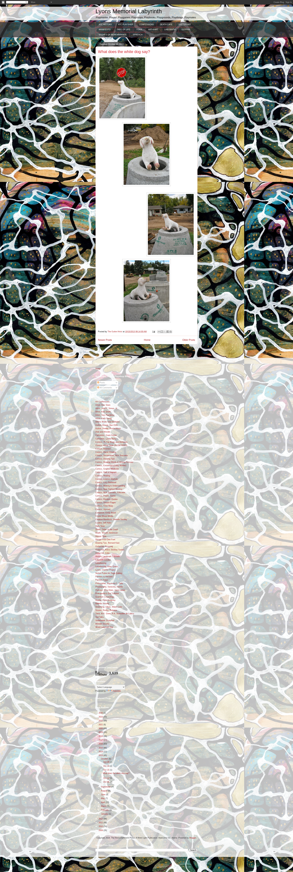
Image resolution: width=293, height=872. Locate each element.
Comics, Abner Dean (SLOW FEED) (111, 445)
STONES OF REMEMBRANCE (113, 35)
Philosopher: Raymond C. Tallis (109, 583)
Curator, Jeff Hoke (103, 523)
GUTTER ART (185, 24)
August (104, 791)
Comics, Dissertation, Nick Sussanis (111, 455)
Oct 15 (106, 770)
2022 (101, 721)
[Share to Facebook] (167, 331)
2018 (101, 736)
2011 (101, 822)
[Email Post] (153, 331)
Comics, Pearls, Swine (105, 496)
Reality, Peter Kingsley (105, 600)
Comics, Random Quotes (106, 499)
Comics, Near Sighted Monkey (108, 489)
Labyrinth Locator (103, 560)
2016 (101, 744)
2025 (101, 713)
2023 (101, 717)
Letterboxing (100, 563)
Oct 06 (106, 782)
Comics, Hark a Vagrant (105, 472)
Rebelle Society (102, 603)
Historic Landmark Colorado (107, 556)
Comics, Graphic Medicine (107, 469)
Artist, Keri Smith (103, 412)
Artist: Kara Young (103, 418)
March (104, 806)
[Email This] (159, 331)
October (105, 759)
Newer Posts (105, 340)
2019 (101, 732)
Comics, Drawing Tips (105, 459)
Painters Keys (101, 580)
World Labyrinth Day (104, 627)
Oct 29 (106, 762)
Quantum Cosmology (104, 597)
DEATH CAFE (166, 24)
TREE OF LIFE (123, 29)
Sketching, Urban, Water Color (108, 607)
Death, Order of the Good (106, 529)
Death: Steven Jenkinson (106, 533)
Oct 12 (106, 778)
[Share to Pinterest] (170, 331)
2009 (101, 830)
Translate (116, 691)
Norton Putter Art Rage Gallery (108, 573)
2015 (101, 748)
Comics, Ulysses (102, 509)
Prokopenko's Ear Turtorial (107, 593)
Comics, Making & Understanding (110, 486)
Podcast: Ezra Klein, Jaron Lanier (110, 590)
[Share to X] (164, 331)
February (105, 810)
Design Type (100, 536)
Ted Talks (99, 617)
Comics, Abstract (103, 449)
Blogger (192, 838)
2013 (101, 755)
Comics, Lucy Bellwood (105, 482)
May (103, 798)
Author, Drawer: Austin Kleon (108, 428)
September (106, 787)
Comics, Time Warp (104, 506)
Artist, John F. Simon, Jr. (106, 408)
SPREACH (137, 35)
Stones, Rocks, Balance (106, 610)
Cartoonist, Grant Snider (106, 435)
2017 (101, 740)
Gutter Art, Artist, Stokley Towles (109, 550)
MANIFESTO (104, 29)
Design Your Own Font (105, 539)
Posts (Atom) (153, 350)
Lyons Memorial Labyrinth (129, 11)
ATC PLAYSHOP (125, 24)
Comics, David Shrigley (105, 452)
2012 (101, 819)
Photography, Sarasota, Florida (109, 587)
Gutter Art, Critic (102, 553)
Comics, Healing (102, 476)
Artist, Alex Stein (102, 405)
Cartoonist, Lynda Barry (105, 439)
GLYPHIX (186, 29)
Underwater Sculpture (104, 620)
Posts (102, 382)
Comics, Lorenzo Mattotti (106, 479)
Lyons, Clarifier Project (105, 570)
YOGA (139, 29)
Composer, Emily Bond (105, 513)
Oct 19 (106, 766)
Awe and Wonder (102, 432)
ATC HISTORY (105, 24)
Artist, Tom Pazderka (104, 415)
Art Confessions (102, 402)
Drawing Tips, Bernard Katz (107, 543)
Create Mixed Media (104, 516)
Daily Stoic (100, 526)
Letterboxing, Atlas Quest (106, 566)
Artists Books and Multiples (107, 422)
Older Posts (188, 340)
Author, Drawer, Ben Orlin (106, 425)
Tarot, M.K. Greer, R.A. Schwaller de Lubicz (114, 613)
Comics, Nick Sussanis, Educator (110, 492)
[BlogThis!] (161, 331)
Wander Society (102, 624)
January (105, 814)
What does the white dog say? (124, 51)
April (103, 802)
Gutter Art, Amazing (104, 546)
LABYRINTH (169, 29)
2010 (101, 826)
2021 (101, 724)
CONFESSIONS (146, 24)
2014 (101, 751)
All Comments (105, 387)
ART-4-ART (153, 29)
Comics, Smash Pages (105, 502)
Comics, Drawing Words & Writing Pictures (114, 462)
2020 (101, 728)
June (103, 794)
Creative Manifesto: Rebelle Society (111, 519)
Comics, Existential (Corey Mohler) (110, 465)
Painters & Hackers (104, 576)
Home (147, 340)
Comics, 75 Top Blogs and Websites (111, 442)
